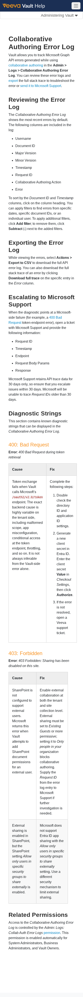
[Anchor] (22, 106)
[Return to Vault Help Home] (26, 6)
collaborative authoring (26, 65)
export (13, 80)
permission (52, 933)
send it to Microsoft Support (40, 86)
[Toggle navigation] (76, 5)
